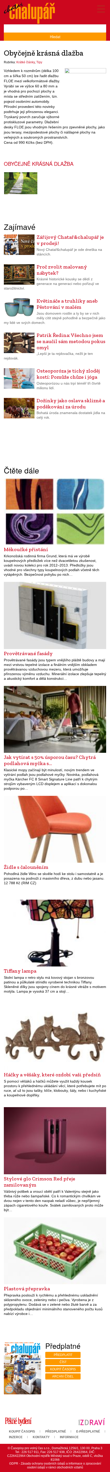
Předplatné (55, 1431)
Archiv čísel (63, 1376)
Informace (69, 1437)
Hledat (55, 36)
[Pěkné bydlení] (18, 1421)
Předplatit (63, 1355)
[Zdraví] (91, 1421)
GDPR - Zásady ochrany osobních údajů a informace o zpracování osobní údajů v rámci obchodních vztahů (55, 1465)
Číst (63, 1362)
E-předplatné (88, 1431)
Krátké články (25, 62)
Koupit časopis (63, 1369)
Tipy (39, 62)
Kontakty (41, 1437)
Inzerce (16, 1437)
